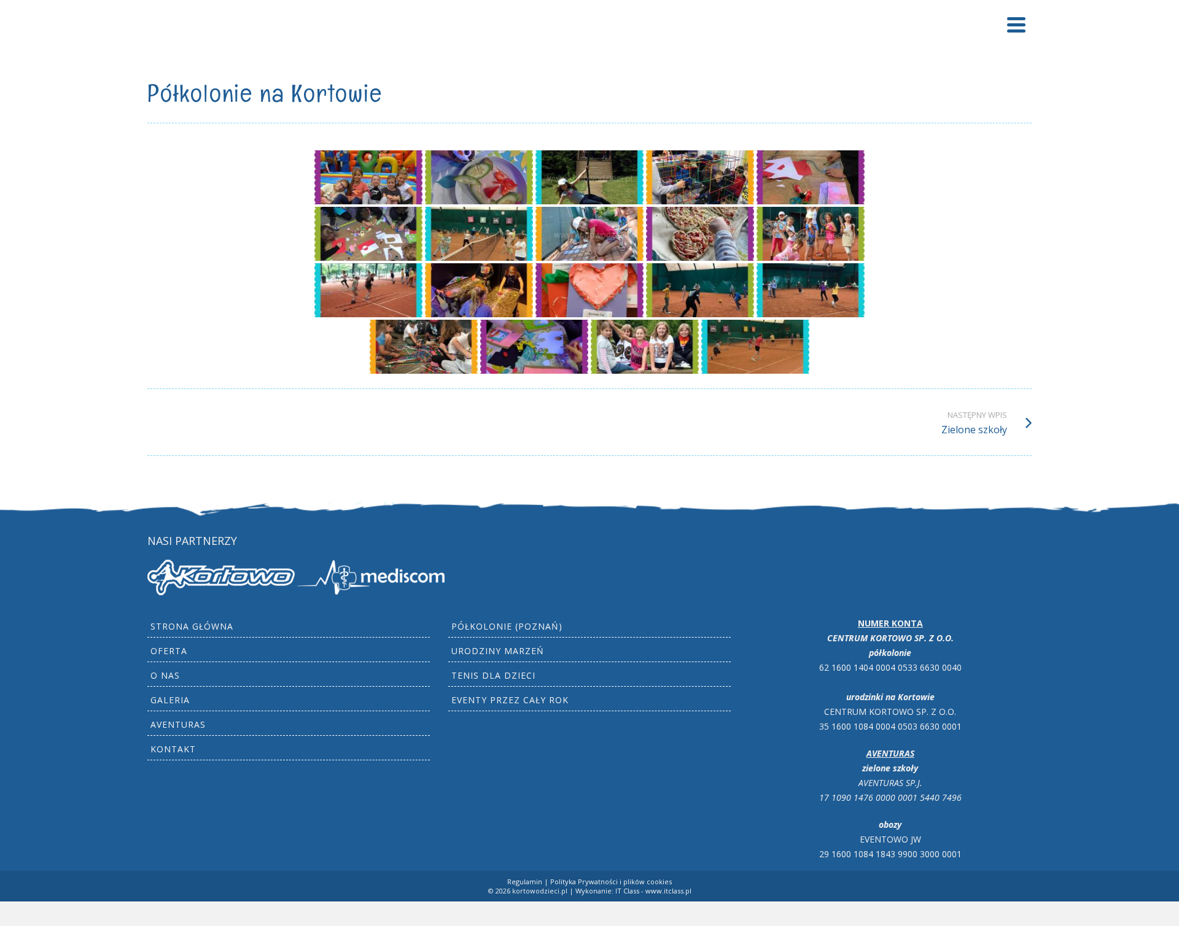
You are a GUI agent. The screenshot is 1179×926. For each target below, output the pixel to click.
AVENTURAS (178, 724)
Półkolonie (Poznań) (506, 626)
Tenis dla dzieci (493, 675)
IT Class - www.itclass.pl (653, 890)
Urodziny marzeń (497, 651)
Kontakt (173, 749)
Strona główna (191, 626)
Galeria (170, 700)
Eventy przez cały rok (510, 700)
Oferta (168, 651)
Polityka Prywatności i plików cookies (611, 881)
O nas (165, 675)
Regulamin (524, 881)
